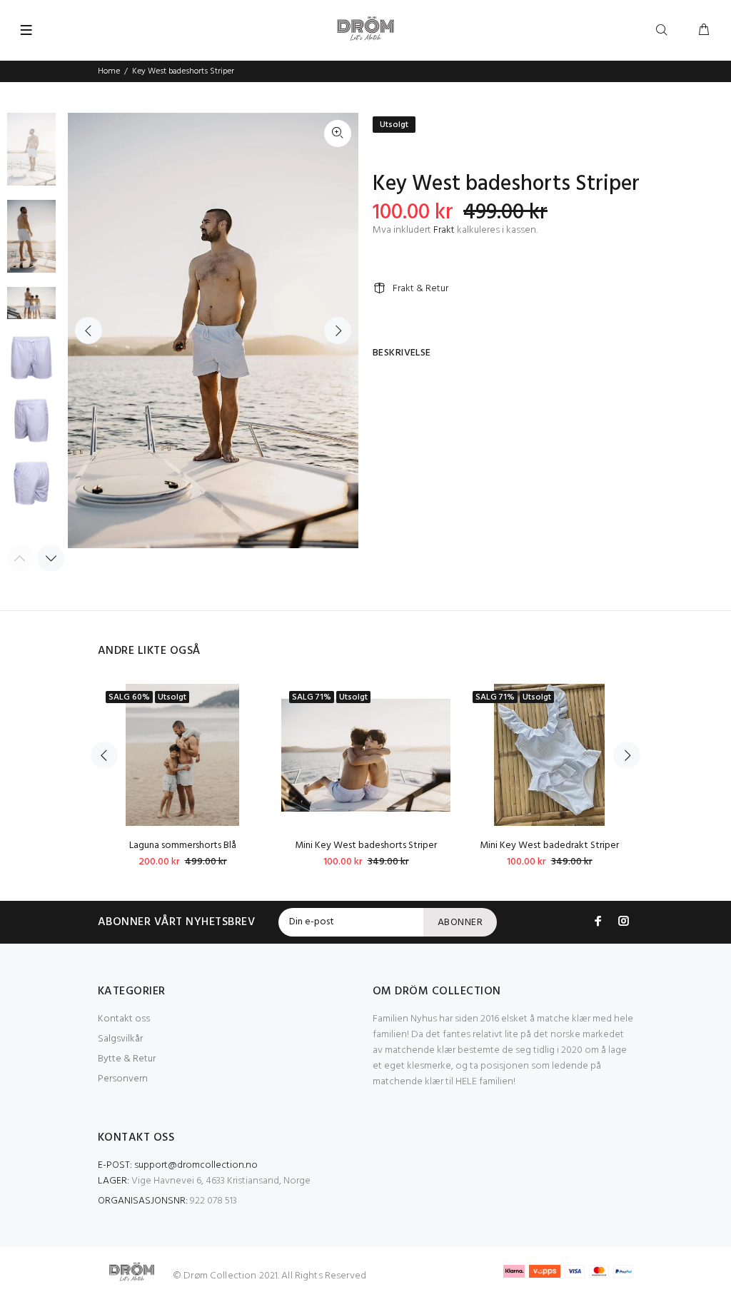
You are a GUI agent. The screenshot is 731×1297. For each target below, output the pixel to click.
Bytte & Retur (127, 1059)
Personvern (123, 1079)
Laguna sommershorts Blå (182, 845)
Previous (88, 330)
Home (109, 71)
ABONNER (460, 922)
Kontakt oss (124, 1019)
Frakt (444, 230)
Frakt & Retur (420, 289)
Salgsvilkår (120, 1039)
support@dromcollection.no (196, 1165)
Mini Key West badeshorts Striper (366, 845)
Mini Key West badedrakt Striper (549, 845)
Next (337, 330)
